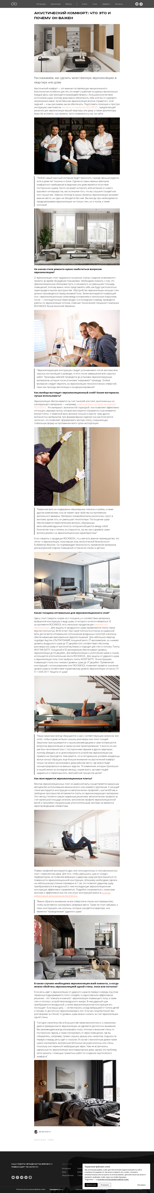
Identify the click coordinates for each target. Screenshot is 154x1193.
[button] (56, 4)
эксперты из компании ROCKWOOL (80, 107)
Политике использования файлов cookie (113, 1179)
